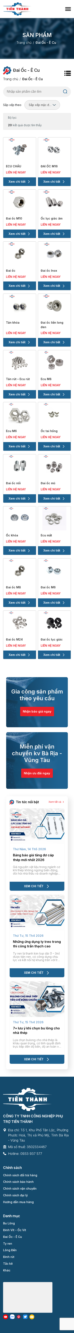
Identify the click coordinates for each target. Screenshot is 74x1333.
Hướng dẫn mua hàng (18, 1202)
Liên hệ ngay (16, 172)
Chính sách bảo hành (18, 1181)
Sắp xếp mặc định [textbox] (41, 105)
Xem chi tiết (17, 181)
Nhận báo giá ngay (37, 711)
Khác (6, 1270)
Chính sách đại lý (15, 1195)
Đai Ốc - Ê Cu (12, 1236)
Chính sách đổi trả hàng (20, 1175)
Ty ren (7, 1243)
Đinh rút (8, 1257)
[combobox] (42, 105)
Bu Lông (9, 1223)
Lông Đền (10, 1250)
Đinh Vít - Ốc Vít (14, 1230)
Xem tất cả (55, 801)
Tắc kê (8, 1263)
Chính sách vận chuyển (20, 1188)
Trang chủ (23, 42)
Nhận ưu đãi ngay (37, 773)
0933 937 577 (31, 1154)
